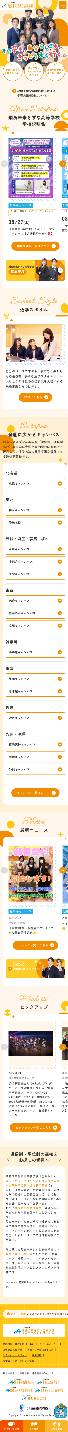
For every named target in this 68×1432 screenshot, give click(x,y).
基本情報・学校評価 (14, 1344)
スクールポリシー (49, 1344)
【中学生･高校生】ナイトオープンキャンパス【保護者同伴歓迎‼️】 (31, 231)
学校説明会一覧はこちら (33, 246)
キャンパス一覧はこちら (33, 793)
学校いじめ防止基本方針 (40, 1349)
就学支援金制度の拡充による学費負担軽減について (36, 93)
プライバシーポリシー (15, 1355)
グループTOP (18, 1313)
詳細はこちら (33, 397)
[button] (62, 163)
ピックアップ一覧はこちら (33, 1127)
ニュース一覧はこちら (33, 945)
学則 (31, 1344)
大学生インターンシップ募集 (18, 1360)
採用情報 (37, 1355)
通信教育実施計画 (12, 1349)
